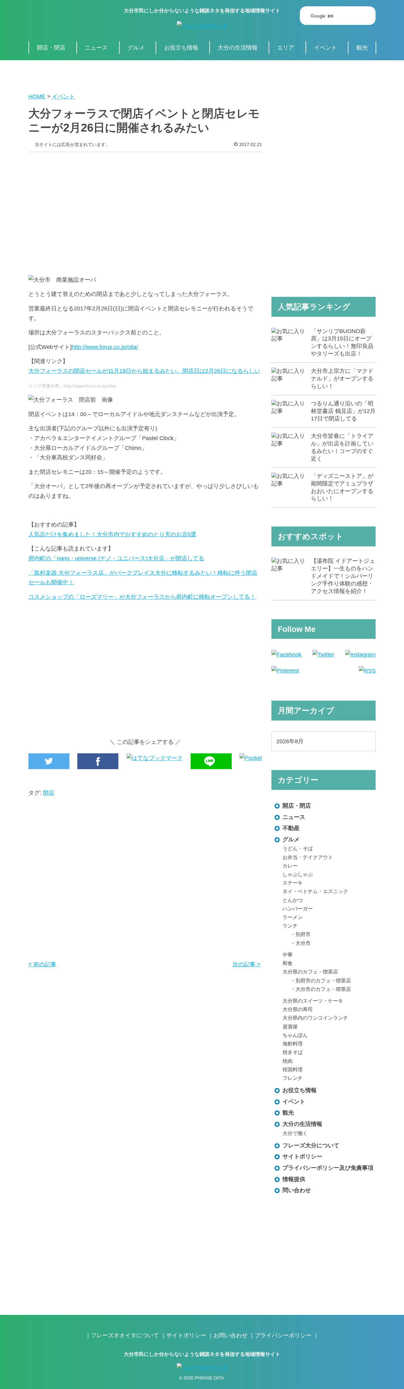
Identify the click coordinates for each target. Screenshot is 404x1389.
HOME (36, 96)
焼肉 (287, 1061)
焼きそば (292, 1052)
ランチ (290, 925)
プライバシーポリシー (283, 1335)
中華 (287, 954)
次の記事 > (246, 964)
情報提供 (293, 1179)
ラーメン (292, 917)
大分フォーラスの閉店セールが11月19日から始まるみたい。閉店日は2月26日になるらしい (144, 371)
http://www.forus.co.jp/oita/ (105, 347)
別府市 (303, 934)
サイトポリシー (302, 1156)
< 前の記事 (42, 964)
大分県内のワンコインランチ (315, 1018)
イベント (325, 47)
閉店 (48, 793)
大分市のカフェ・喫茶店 (323, 989)
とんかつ (292, 900)
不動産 (291, 828)
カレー (290, 865)
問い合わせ (296, 1190)
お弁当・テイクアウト (307, 857)
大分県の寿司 (297, 1009)
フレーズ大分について (310, 1145)
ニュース (96, 47)
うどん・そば (297, 848)
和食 (287, 963)
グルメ (136, 47)
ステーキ (292, 883)
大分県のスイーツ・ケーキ (312, 1000)
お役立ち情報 (181, 47)
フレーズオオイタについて (125, 1335)
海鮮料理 (292, 1043)
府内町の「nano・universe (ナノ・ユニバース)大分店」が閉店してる (116, 558)
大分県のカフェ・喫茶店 (310, 971)
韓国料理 (292, 1069)
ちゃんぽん (295, 1035)
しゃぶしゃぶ (297, 874)
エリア (285, 47)
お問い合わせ (230, 1335)
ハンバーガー (297, 908)
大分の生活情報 (238, 47)
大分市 (303, 943)
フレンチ (292, 1078)
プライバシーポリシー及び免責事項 (327, 1168)
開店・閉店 (51, 47)
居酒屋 (290, 1026)
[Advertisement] (145, 209)
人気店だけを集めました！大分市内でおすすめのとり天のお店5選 (112, 534)
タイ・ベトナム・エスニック (315, 891)
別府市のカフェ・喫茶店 (323, 980)
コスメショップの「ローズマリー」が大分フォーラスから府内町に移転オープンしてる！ (142, 597)
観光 (362, 47)
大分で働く (295, 1133)
